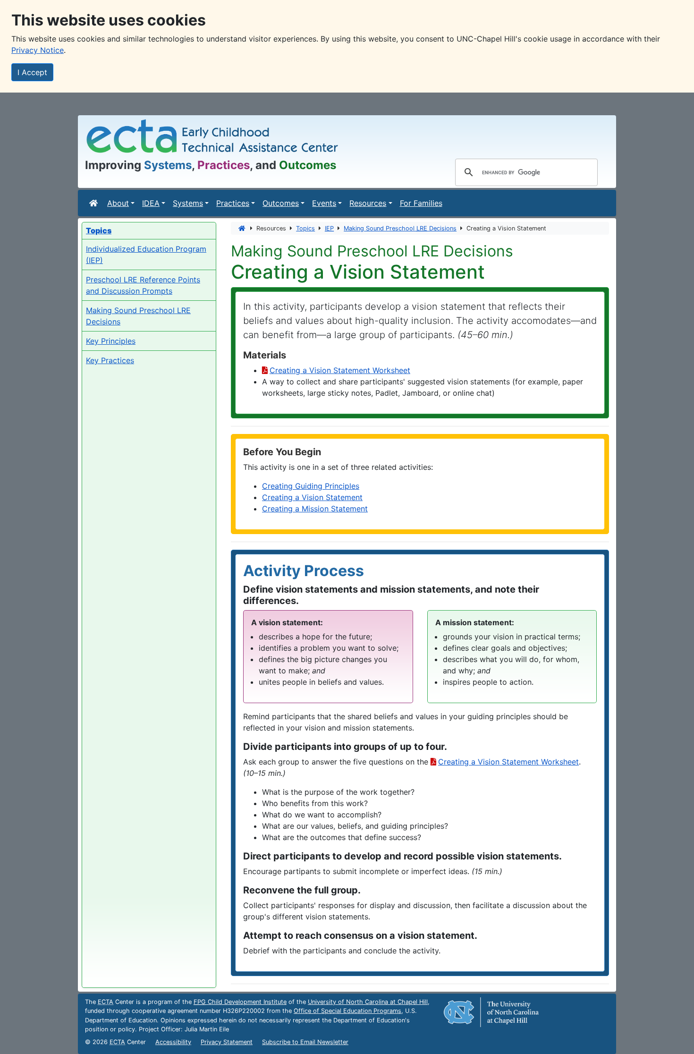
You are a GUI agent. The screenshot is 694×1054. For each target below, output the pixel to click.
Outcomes (280, 203)
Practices (232, 203)
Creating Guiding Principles (310, 486)
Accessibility (173, 1042)
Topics (305, 228)
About (118, 203)
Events (324, 203)
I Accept (32, 72)
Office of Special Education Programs (347, 1010)
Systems (188, 203)
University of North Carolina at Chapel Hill (368, 1001)
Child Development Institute (240, 1001)
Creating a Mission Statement (315, 508)
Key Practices (110, 360)
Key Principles (110, 341)
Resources (367, 203)
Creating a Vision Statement (312, 497)
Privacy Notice (37, 50)
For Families (421, 203)
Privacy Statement (227, 1042)
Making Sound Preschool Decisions (400, 228)
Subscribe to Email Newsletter (305, 1042)
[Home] (94, 203)
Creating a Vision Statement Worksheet (340, 370)
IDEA (151, 203)
